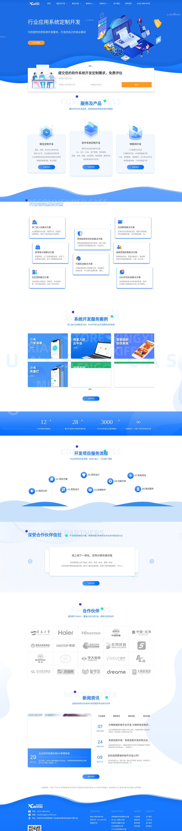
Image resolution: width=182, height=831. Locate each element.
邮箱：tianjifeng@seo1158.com (44, 815)
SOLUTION (117, 811)
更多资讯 (91, 777)
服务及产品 (61, 3)
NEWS (137, 811)
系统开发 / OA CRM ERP (98, 820)
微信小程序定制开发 (96, 816)
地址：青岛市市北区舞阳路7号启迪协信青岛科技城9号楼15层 (55, 818)
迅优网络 (137, 787)
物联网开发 (93, 823)
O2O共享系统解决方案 (118, 829)
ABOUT (150, 811)
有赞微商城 (65, 787)
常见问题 (146, 716)
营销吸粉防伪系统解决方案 (120, 816)
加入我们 (149, 823)
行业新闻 (101, 716)
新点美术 (73, 787)
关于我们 (116, 3)
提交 (136, 85)
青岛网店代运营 (83, 787)
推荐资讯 (116, 716)
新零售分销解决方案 (118, 823)
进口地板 (130, 787)
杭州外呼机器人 (102, 787)
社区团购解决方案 (117, 826)
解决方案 (75, 3)
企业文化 (149, 820)
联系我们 (128, 3)
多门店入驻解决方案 (118, 820)
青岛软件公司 (114, 787)
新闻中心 (103, 3)
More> (114, 566)
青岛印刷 (123, 787)
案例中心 (89, 3)
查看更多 (91, 290)
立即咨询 (46, 167)
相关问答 (131, 716)
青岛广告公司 (55, 787)
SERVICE (95, 811)
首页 (49, 3)
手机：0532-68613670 (41, 811)
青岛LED (92, 787)
